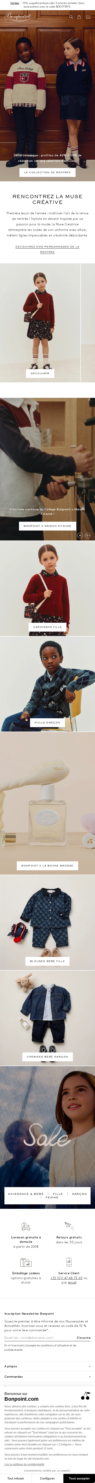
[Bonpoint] (17, 17)
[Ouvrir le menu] (88, 17)
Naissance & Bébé (26, 1194)
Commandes (13, 1376)
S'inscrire (84, 1337)
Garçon (79, 1194)
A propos (10, 1366)
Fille (58, 1194)
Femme (52, 1198)
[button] (71, 17)
